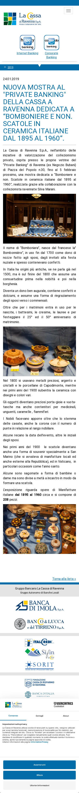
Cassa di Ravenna (22, 19)
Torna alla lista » (64, 579)
